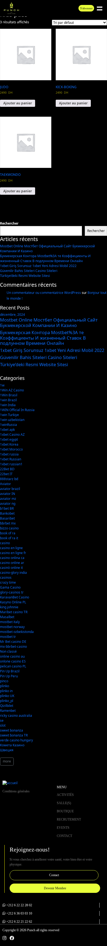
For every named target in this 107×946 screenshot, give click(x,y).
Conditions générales (16, 791)
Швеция (6, 750)
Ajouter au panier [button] (17, 103)
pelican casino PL (13, 666)
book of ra (7, 533)
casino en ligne (11, 548)
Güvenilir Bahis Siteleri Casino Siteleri (28, 270)
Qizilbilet (6, 705)
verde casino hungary (16, 740)
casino (5, 543)
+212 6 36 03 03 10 (19, 913)
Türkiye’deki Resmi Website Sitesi (25, 275)
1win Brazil (8, 400)
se (2, 720)
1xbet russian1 (11, 464)
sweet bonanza (11, 730)
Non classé (8, 651)
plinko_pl (6, 700)
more (7, 761)
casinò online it (11, 567)
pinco (4, 681)
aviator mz (8, 498)
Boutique (65, 811)
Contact (64, 836)
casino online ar (12, 562)
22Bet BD (7, 469)
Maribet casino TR (13, 612)
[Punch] (11, 8)
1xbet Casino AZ (12, 434)
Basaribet (7, 518)
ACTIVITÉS (65, 795)
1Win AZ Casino (12, 390)
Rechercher (9, 223)
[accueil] (10, 782)
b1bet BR (7, 508)
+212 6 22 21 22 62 (19, 922)
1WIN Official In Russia (17, 410)
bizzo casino (9, 528)
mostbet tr (8, 636)
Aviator (5, 483)
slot (2, 725)
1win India (8, 405)
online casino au (12, 656)
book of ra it (9, 538)
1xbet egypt (9, 439)
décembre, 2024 (12, 314)
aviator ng (7, 503)
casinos (6, 577)
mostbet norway (12, 626)
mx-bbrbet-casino (13, 646)
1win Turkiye (9, 414)
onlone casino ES (13, 661)
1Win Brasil (8, 395)
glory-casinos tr (12, 592)
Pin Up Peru (9, 676)
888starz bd (9, 479)
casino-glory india (13, 572)
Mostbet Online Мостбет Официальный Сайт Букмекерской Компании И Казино (49, 322)
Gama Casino (10, 587)
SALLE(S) (64, 803)
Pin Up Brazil (9, 671)
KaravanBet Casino (14, 597)
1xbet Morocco (11, 449)
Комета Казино (12, 745)
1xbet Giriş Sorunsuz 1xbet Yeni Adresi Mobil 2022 (38, 265)
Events (63, 828)
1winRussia (8, 424)
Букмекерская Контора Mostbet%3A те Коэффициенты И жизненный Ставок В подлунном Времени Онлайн (45, 258)
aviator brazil (10, 488)
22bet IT (6, 474)
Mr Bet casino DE (13, 641)
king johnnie (9, 607)
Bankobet (7, 513)
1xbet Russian (10, 459)
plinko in (6, 691)
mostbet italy (10, 622)
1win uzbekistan (12, 419)
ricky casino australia (16, 715)
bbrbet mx (8, 523)
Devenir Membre (55, 888)
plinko (4, 686)
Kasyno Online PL (13, 602)
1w (2, 385)
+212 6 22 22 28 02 (19, 905)
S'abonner (86, 8)
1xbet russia (9, 454)
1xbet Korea (9, 444)
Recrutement (69, 819)
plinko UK (7, 695)
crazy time (8, 582)
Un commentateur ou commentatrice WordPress (44, 292)
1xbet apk (7, 429)
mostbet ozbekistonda (17, 631)
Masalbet (7, 617)
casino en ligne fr (13, 553)
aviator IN (7, 493)
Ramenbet (8, 710)
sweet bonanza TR (14, 735)
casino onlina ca (12, 557)
